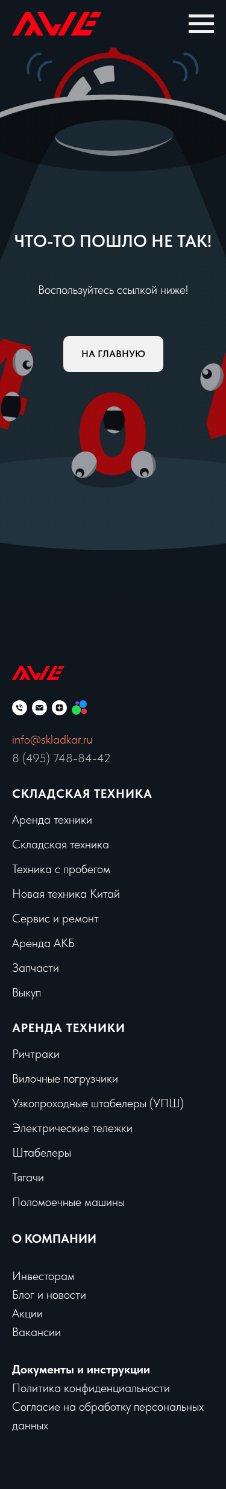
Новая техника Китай (66, 893)
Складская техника (82, 793)
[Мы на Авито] (79, 707)
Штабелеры (41, 1152)
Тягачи (28, 1177)
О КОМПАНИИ (54, 1238)
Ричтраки (36, 1053)
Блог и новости (49, 1294)
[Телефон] (19, 707)
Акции (27, 1313)
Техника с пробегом (61, 869)
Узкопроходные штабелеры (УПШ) (98, 1103)
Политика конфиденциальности (91, 1388)
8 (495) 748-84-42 (61, 758)
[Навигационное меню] (201, 24)
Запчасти (35, 967)
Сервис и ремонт (55, 918)
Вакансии (36, 1332)
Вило (24, 1078)
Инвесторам (43, 1276)
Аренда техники (52, 819)
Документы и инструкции (81, 1369)
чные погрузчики (77, 1078)
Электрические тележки (72, 1128)
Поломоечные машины (68, 1202)
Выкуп (26, 992)
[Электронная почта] (39, 707)
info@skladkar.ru (52, 739)
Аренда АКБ (43, 943)
